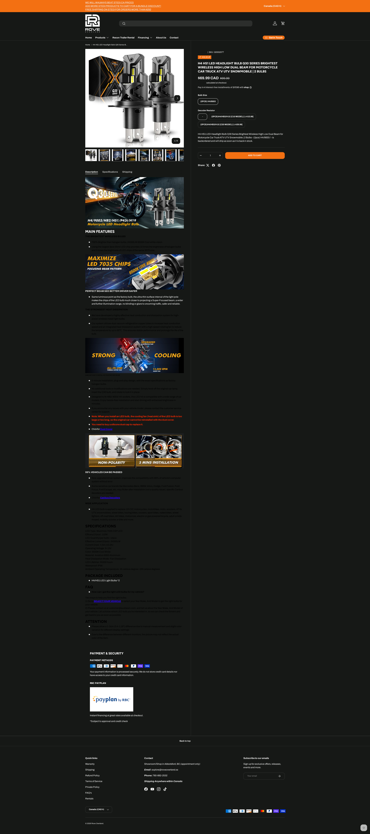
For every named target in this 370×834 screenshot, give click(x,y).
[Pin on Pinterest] (219, 165)
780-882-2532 (160, 775)
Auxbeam (202, 52)
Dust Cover (106, 429)
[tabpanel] (134, 408)
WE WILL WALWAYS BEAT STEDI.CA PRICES (109, 2)
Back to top (185, 741)
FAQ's (88, 793)
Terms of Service (93, 781)
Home (88, 37)
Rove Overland (97, 823)
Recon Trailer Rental (123, 37)
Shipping (202, 83)
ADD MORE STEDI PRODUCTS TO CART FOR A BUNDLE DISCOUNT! (123, 6)
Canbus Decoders (110, 497)
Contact (174, 37)
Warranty (90, 764)
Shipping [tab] (127, 172)
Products (100, 37)
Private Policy (92, 787)
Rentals (89, 798)
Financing (143, 37)
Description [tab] (91, 172)
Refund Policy (92, 775)
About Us (161, 37)
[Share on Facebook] (213, 165)
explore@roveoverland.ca (165, 769)
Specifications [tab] (110, 172)
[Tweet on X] (208, 165)
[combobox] (185, 23)
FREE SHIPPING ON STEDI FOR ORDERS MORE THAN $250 (118, 9)
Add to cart (255, 155)
